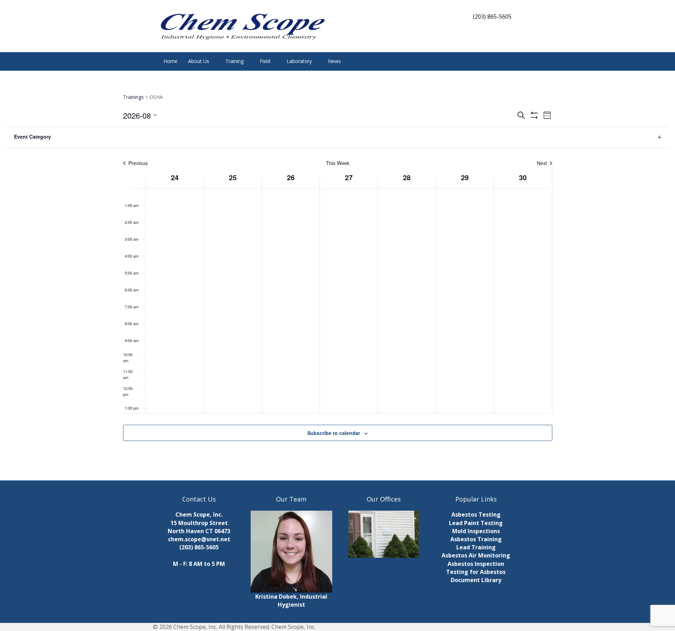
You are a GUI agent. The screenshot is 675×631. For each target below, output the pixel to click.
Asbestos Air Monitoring (476, 555)
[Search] (511, 60)
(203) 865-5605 (199, 547)
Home (170, 61)
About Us (198, 61)
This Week (337, 163)
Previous (138, 163)
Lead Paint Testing (476, 523)
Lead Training (476, 547)
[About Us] (384, 534)
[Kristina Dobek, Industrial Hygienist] (292, 551)
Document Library (476, 580)
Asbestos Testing (476, 514)
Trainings (133, 97)
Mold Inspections (476, 531)
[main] (337, 275)
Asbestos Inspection (476, 564)
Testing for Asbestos (476, 572)
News (334, 61)
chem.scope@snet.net (199, 539)
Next (542, 163)
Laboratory (299, 61)
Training (234, 61)
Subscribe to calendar (333, 432)
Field (265, 61)
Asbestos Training (476, 539)
